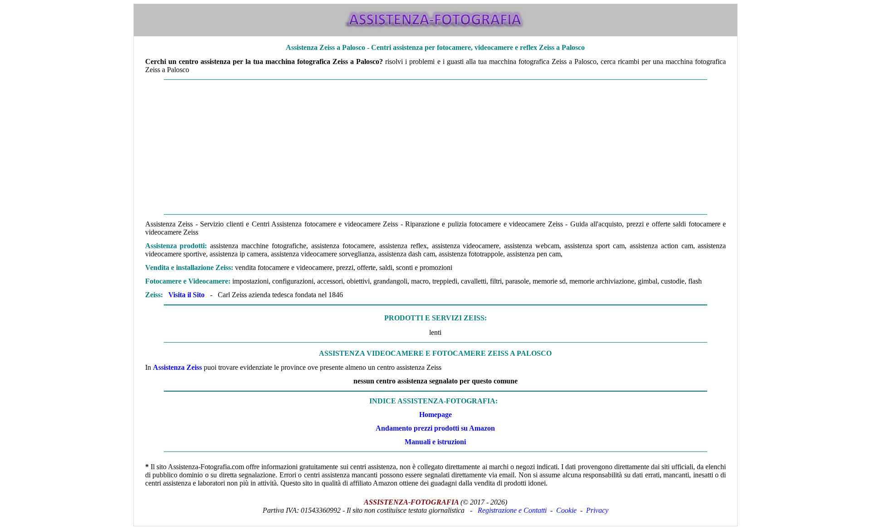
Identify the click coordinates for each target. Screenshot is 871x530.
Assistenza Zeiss (177, 367)
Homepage (435, 414)
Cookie (566, 510)
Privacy (597, 510)
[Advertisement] (435, 147)
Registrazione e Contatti (512, 510)
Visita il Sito (186, 295)
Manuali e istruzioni (435, 442)
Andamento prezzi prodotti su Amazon (435, 428)
